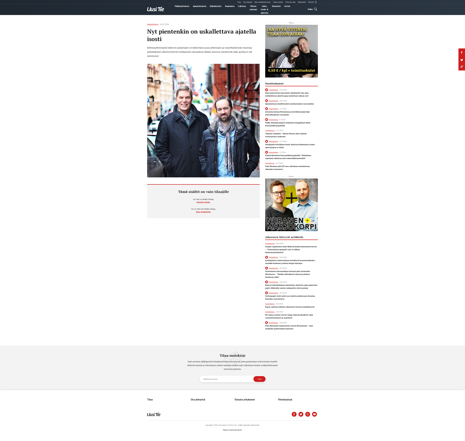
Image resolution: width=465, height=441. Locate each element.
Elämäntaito (215, 6)
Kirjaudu (311, 2)
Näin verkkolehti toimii (263, 2)
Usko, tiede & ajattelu (264, 9)
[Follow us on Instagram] (307, 414)
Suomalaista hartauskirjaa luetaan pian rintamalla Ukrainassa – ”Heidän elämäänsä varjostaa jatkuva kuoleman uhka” (287, 274)
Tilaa (239, 2)
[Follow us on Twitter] (300, 414)
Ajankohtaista (199, 6)
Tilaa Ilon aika (290, 2)
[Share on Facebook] (461, 52)
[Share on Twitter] (461, 60)
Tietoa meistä (278, 2)
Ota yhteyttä (247, 2)
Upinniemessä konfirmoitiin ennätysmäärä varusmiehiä (289, 104)
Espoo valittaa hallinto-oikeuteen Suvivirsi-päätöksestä (289, 307)
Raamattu (230, 6)
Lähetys (242, 6)
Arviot (287, 6)
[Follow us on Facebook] (294, 414)
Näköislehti (302, 2)
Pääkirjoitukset (182, 6)
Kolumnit (276, 6)
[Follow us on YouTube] (314, 414)
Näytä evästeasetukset (232, 430)
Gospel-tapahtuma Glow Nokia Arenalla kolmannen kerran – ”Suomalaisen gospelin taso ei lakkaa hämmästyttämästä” (291, 249)
